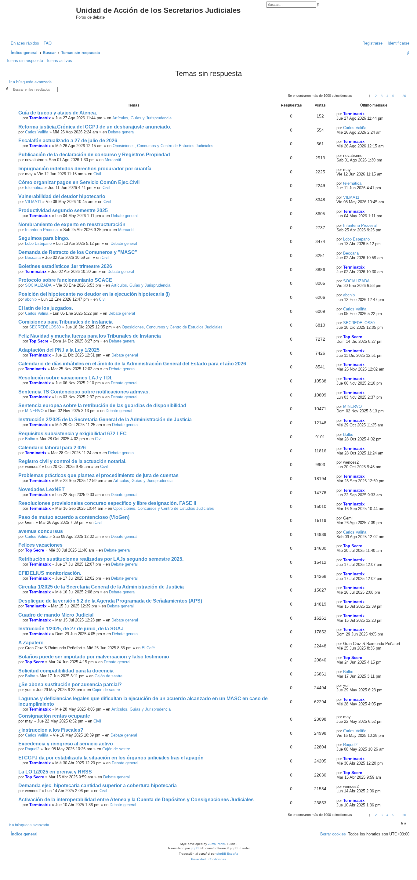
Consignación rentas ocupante (54, 716)
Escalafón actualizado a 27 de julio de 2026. (68, 140)
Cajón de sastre (108, 676)
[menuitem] (46, 43)
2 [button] (376, 96)
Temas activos (59, 60)
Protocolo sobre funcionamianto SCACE (65, 280)
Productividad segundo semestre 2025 (63, 210)
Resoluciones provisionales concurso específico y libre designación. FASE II (107, 503)
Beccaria (33, 257)
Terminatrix (40, 118)
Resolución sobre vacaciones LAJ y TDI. (65, 377)
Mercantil (113, 160)
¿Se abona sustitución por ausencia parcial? (70, 684)
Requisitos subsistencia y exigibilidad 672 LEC (72, 433)
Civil (97, 174)
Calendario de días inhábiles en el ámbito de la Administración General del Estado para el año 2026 (132, 363)
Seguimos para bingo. (43, 238)
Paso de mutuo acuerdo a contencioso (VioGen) (73, 517)
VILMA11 (33, 201)
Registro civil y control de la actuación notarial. (72, 461)
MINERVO (34, 410)
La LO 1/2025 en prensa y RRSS (55, 771)
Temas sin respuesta (24, 60)
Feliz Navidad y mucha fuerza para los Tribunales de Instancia (89, 336)
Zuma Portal (216, 844)
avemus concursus (40, 531)
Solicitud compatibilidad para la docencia (66, 670)
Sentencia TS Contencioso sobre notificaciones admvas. (84, 391)
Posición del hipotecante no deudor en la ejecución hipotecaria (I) (94, 294)
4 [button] (387, 96)
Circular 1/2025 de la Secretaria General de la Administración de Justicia (101, 586)
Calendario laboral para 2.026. (52, 447)
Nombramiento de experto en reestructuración (71, 224)
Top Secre (38, 341)
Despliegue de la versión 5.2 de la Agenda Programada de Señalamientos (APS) (110, 600)
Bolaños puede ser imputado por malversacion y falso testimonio (93, 656)
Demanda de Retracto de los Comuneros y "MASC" (77, 252)
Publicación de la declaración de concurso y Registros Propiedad (94, 154)
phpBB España (227, 853)
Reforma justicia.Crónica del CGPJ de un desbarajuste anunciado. (94, 126)
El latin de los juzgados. (45, 308)
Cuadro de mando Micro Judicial (55, 614)
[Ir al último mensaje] (367, 113)
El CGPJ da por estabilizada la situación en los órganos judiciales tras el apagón (111, 757)
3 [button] (382, 96)
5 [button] (393, 96)
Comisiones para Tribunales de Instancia (65, 321)
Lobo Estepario (38, 243)
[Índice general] (46, 16)
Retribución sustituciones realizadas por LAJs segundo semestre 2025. (100, 559)
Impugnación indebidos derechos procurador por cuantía (84, 168)
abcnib (31, 299)
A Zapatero (31, 642)
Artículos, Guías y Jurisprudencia (142, 118)
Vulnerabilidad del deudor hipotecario (61, 196)
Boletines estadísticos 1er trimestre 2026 (65, 266)
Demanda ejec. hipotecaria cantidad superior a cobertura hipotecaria (97, 785)
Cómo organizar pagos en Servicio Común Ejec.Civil (79, 182)
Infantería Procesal (42, 229)
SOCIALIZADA (38, 285)
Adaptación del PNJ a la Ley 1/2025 (59, 350)
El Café (148, 648)
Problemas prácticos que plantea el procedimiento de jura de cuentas (98, 475)
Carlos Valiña (36, 132)
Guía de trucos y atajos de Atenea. (57, 112)
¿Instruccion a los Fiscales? (50, 730)
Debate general (121, 132)
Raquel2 (32, 749)
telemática (34, 187)
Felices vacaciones (40, 545)
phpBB (196, 848)
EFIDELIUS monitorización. (49, 573)
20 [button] (404, 96)
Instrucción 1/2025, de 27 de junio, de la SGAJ (71, 628)
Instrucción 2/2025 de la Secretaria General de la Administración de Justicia (105, 419)
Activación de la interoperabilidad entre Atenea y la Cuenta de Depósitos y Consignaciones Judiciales (136, 799)
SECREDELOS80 (45, 327)
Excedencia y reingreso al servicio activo (65, 743)
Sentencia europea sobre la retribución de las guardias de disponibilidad (102, 405)
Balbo (30, 438)
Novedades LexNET (41, 489)
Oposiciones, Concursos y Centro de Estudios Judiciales (163, 145)
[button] (359, 96)
